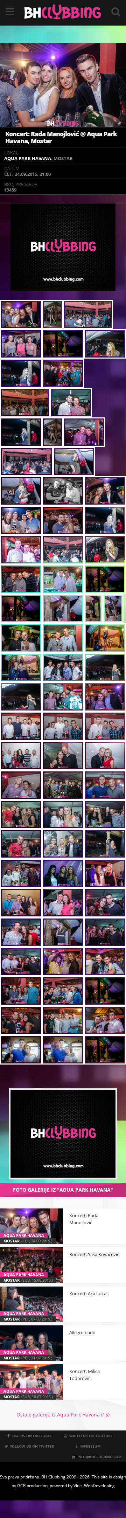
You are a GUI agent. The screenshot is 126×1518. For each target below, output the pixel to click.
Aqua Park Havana (27, 158)
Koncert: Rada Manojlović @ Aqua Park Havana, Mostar (61, 137)
